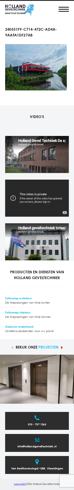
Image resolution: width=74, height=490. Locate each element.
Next (62, 347)
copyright (20, 484)
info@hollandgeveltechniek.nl (37, 446)
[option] (37, 379)
